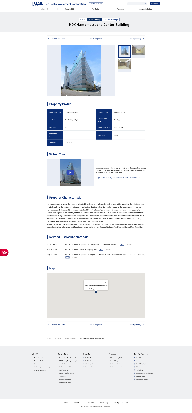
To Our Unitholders (39, 358)
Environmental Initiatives (66, 367)
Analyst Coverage (140, 376)
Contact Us (77, 403)
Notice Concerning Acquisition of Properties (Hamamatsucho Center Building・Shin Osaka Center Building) (105, 254)
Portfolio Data (89, 358)
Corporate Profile (39, 361)
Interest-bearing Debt (116, 358)
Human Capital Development (67, 373)
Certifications (63, 364)
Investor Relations (145, 9)
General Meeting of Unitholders (144, 373)
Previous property (57, 38)
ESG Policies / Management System (69, 361)
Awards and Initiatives (65, 379)
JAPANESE (155, 4)
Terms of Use (90, 403)
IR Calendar (139, 367)
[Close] (105, 282)
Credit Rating (114, 361)
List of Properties (96, 38)
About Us (45, 9)
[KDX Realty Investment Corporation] (59, 4)
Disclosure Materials (141, 361)
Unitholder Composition (117, 367)
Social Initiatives (63, 370)
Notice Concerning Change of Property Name (81, 249)
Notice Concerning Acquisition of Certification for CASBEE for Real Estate (92, 244)
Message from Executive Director (68, 358)
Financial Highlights (141, 364)
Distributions (139, 370)
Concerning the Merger (142, 379)
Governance (62, 376)
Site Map (116, 403)
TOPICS (66, 403)
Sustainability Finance (65, 382)
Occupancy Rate (89, 367)
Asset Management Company (42, 367)
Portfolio (95, 9)
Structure (36, 364)
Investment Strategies (40, 370)
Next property (135, 38)
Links (127, 403)
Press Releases (140, 358)
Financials (120, 9)
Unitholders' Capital (115, 364)
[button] (96, 293)
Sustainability (70, 9)
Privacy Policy (104, 403)
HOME (49, 339)
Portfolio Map (89, 361)
